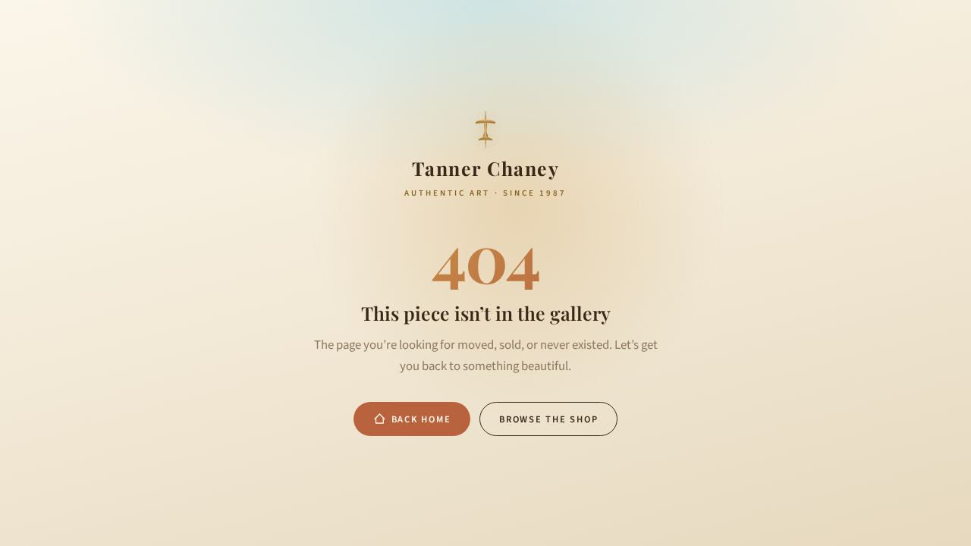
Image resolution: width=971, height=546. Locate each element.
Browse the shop (548, 419)
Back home (421, 419)
